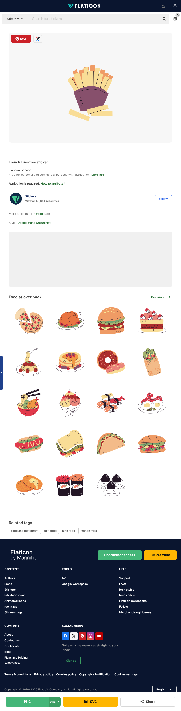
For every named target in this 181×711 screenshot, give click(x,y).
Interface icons (14, 595)
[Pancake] (70, 362)
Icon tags (10, 606)
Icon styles (126, 589)
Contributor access (119, 555)
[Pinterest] (82, 636)
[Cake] (152, 321)
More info (98, 174)
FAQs (122, 584)
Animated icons (15, 601)
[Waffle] (29, 485)
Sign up (71, 660)
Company (11, 625)
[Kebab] (152, 362)
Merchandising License (135, 612)
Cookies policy (66, 674)
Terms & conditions (17, 674)
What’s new (12, 663)
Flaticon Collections (133, 601)
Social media (72, 625)
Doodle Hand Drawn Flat (34, 222)
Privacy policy (43, 674)
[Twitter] (74, 636)
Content (11, 569)
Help (122, 569)
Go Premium (160, 555)
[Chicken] (70, 321)
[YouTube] (99, 636)
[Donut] (111, 362)
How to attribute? (53, 183)
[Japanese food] (111, 403)
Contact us (12, 640)
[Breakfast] (152, 403)
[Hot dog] (29, 444)
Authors (9, 578)
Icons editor (127, 595)
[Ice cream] (70, 403)
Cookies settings (126, 674)
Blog (7, 651)
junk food (68, 530)
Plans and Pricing (16, 657)
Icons (8, 584)
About (8, 634)
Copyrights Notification (95, 674)
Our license (12, 646)
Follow (123, 606)
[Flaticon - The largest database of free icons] (84, 6)
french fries (89, 530)
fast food (50, 530)
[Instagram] (90, 636)
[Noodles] (29, 403)
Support (124, 578)
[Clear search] (154, 19)
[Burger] (111, 321)
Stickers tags (13, 612)
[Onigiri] (111, 485)
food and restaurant (24, 530)
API (64, 578)
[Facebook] (65, 636)
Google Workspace (75, 584)
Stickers (10, 589)
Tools (67, 569)
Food (39, 213)
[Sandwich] (70, 444)
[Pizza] (29, 321)
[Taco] (111, 444)
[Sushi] (70, 485)
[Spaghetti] (29, 362)
